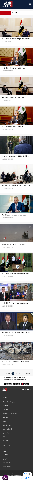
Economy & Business (10, 413)
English (5, 455)
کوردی (5, 459)
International (7, 429)
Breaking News (5, 13)
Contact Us (7, 463)
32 (22, 373)
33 (24, 373)
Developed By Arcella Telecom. (16, 473)
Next (27, 373)
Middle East (7, 425)
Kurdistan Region (9, 402)
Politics (5, 406)
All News (6, 437)
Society (5, 417)
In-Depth (6, 433)
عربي (4, 451)
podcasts (6, 441)
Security (6, 410)
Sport (5, 421)
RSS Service (7, 467)
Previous (7, 373)
